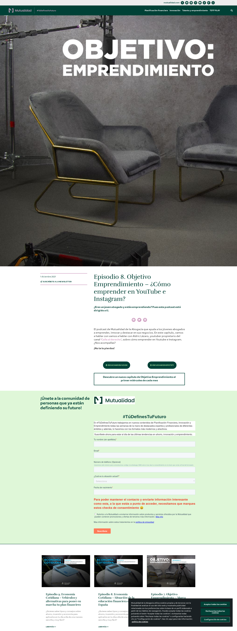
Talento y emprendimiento (195, 10)
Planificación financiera (156, 10)
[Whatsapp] (213, 2)
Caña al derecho (111, 339)
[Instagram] (195, 2)
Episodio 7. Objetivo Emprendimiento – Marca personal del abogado (168, 597)
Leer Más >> (51, 627)
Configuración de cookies (215, 619)
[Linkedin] (191, 2)
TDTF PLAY (215, 10)
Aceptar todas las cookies (215, 604)
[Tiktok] (204, 2)
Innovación (175, 10)
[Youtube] (200, 2)
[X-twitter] (182, 2)
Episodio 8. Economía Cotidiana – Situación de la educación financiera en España (116, 599)
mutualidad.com (172, 2)
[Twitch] (208, 2)
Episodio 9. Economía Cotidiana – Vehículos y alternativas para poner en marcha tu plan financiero (63, 599)
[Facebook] (186, 2)
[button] (232, 10)
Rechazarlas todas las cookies (215, 612)
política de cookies (140, 622)
